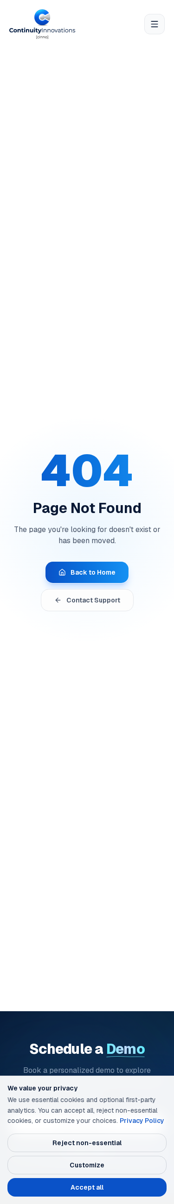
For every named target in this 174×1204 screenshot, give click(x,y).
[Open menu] (154, 24)
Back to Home (93, 572)
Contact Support (93, 600)
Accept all (87, 1187)
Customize (87, 1165)
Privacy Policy (142, 1120)
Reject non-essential (87, 1143)
